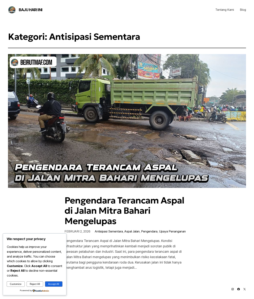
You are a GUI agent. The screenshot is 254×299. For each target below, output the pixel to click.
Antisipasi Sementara (109, 231)
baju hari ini (30, 10)
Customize (15, 284)
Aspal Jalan (132, 231)
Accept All (53, 284)
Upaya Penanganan (172, 231)
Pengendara (149, 231)
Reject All (35, 284)
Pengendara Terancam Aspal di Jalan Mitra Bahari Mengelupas (124, 210)
